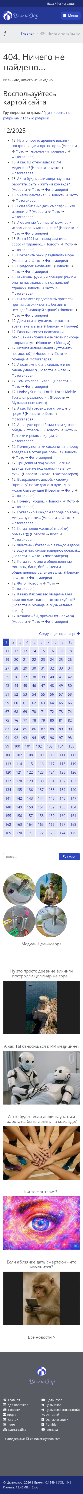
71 (43, 711)
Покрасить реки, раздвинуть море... (46, 255)
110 (51, 755)
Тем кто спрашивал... (34, 381)
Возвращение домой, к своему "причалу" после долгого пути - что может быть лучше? (41, 485)
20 (16, 659)
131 (51, 781)
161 (73, 815)
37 (25, 677)
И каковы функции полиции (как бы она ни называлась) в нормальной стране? (44, 282)
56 (52, 694)
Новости (70, 145)
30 (34, 668)
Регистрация (66, 3)
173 (51, 833)
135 (19, 789)
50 (70, 685)
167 (62, 824)
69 (25, 711)
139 (62, 789)
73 (61, 711)
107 (19, 755)
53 (25, 694)
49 (61, 685)
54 (34, 694)
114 (19, 763)
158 (41, 815)
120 (8, 772)
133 (73, 781)
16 (52, 651)
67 (7, 711)
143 (30, 798)
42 (70, 677)
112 (73, 755)
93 (25, 737)
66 (70, 703)
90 (70, 729)
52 (16, 694)
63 (43, 703)
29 (25, 668)
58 (70, 694)
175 (73, 833)
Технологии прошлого (48, 151)
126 (73, 772)
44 (16, 685)
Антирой (52, 1415)
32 (52, 668)
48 (52, 685)
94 (34, 737)
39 (43, 677)
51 (7, 694)
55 (43, 694)
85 (25, 729)
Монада (62, 342)
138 (51, 789)
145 (51, 798)
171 (30, 833)
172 (41, 833)
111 (62, 755)
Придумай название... (35, 266)
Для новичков (18, 1405)
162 (8, 824)
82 (70, 720)
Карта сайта (17, 1430)
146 (62, 798)
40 (52, 677)
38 (34, 677)
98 (70, 737)
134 (8, 789)
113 (8, 763)
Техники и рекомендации (33, 435)
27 (7, 668)
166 (51, 824)
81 (61, 720)
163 (19, 824)
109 (41, 755)
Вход (50, 3)
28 (16, 668)
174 (62, 833)
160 (62, 815)
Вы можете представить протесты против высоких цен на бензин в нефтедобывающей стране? (42, 304)
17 (61, 651)
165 (41, 824)
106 (8, 755)
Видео (11, 1415)
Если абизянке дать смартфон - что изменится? (41, 1264)
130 (41, 781)
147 (73, 798)
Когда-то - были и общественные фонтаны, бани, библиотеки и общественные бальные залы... (42, 567)
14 (34, 651)
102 (39, 746)
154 (73, 807)
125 (62, 772)
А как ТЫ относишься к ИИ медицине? (41, 1046)
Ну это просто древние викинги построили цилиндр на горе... (41, 973)
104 (60, 746)
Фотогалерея (22, 156)
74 (70, 711)
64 (52, 703)
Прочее (70, 326)
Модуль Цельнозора (41, 944)
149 (19, 807)
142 (19, 798)
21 (25, 659)
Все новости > (41, 1337)
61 (25, 703)
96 (52, 737)
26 (70, 659)
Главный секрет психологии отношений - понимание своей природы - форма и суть (45, 337)
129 (30, 781)
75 (7, 720)
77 (25, 720)
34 (70, 668)
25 (61, 659)
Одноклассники (57, 1420)
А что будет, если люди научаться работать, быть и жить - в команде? (42, 1119)
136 (30, 789)
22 (34, 659)
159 (51, 815)
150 (30, 807)
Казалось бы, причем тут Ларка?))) (45, 616)
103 (50, 746)
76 (16, 720)
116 (41, 763)
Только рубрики (36, 118)
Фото (20, 151)
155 (8, 815)
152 (51, 807)
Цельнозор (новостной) (63, 1410)
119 (73, 763)
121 (19, 772)
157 (30, 815)
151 (41, 807)
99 (7, 746)
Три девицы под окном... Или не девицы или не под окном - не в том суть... (41, 468)
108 (30, 755)
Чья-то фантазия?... (33, 195)
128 (19, 781)
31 (43, 668)
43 (7, 685)
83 (7, 729)
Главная (27, 33)
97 (61, 737)
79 (43, 720)
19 (7, 659)
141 (8, 798)
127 (8, 781)
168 (73, 824)
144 (41, 798)
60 (16, 703)
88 (52, 729)
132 (62, 781)
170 (19, 833)
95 (43, 737)
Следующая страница (57, 633)
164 (30, 824)
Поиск (71, 856)
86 (34, 729)
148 (8, 807)
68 (16, 711)
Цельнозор (54, 1400)
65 (61, 703)
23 (43, 659)
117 (51, 763)
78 (34, 720)
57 (61, 694)
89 (61, 729)
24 (52, 659)
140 (73, 789)
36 (16, 677)
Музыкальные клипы (29, 402)
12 (16, 651)
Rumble (51, 1424)
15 (43, 651)
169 (8, 833)
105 (71, 746)
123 (41, 772)
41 (61, 677)
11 (7, 651)
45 (25, 685)
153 (62, 807)
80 (52, 720)
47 (43, 685)
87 (43, 729)
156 (19, 815)
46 (34, 685)
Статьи (13, 1420)
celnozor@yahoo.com (45, 1439)
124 (51, 772)
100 (17, 746)
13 (25, 651)
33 (61, 668)
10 (70, 642)
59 (7, 703)
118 (62, 763)
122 (30, 772)
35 (7, 677)
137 (41, 789)
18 (70, 651)
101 (28, 746)
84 (16, 729)
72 (52, 711)
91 (7, 737)
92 (16, 737)
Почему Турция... (31, 501)
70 (34, 711)
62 (34, 703)
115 (30, 763)
